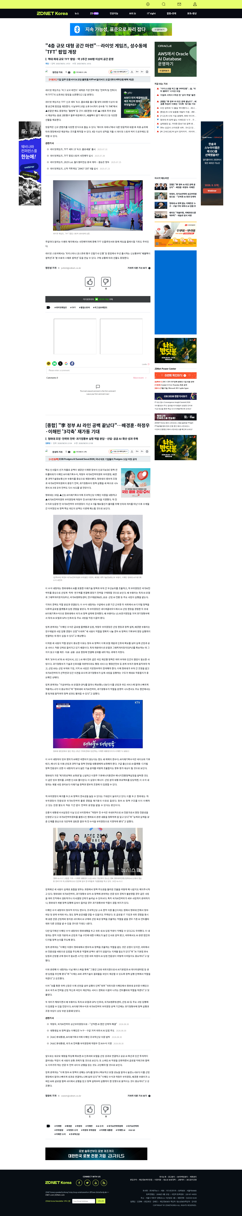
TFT (74, 307)
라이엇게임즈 (61, 307)
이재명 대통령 (106, 1130)
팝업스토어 (85, 307)
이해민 (90, 1126)
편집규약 (133, 1179)
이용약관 (157, 1179)
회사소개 (162, 1176)
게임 (47, 63)
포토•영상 (192, 13)
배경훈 (69, 1126)
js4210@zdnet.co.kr (71, 268)
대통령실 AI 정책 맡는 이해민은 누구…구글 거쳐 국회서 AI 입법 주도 (82, 1030)
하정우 (79, 1126)
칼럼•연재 (171, 13)
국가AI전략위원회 (115, 1126)
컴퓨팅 (47, 443)
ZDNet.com (60, 1194)
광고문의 (171, 1176)
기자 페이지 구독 (81, 72)
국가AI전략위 (133, 1126)
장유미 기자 (57, 451)
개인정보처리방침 (145, 1179)
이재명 (58, 1126)
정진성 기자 (57, 72)
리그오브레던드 (101, 307)
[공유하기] (132, 72)
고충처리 (181, 1179)
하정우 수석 (73, 1130)
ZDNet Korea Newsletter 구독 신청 (57, 1201)
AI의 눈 (132, 13)
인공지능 (114, 13)
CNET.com (49, 1194)
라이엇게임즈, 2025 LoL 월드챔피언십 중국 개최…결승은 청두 (79, 162)
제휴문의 (193, 1176)
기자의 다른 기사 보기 (137, 267)
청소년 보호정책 (169, 1179)
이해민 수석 (61, 1134)
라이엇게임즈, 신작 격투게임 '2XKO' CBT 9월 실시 (74, 168)
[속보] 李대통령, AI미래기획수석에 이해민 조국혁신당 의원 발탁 (80, 1037)
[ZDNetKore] (56, 7)
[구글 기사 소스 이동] (119, 72)
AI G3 (132, 1130)
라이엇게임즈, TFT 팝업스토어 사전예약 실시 (71, 155)
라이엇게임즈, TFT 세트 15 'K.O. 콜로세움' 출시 (73, 149)
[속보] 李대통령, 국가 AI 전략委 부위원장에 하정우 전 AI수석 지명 (81, 1043)
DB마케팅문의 (182, 1176)
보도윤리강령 (192, 1179)
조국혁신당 (75, 1134)
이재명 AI (121, 1130)
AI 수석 (100, 1126)
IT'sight (151, 13)
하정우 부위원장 (89, 1130)
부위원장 (59, 1130)
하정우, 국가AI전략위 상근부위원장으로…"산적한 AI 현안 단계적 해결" (83, 1024)
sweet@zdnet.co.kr (71, 1095)
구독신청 (101, 1201)
